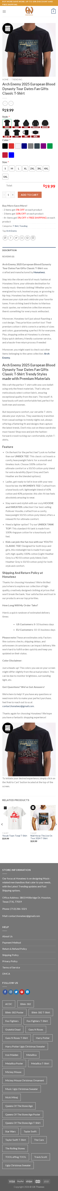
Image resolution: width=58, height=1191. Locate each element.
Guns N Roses (35, 1029)
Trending (16, 79)
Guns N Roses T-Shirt (16, 1037)
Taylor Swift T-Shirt (15, 1139)
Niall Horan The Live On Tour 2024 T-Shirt (41, 837)
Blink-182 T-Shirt (41, 1012)
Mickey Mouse (13, 1071)
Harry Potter (43, 1037)
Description (9, 250)
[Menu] (4, 11)
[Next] (55, 830)
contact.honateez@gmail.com (18, 706)
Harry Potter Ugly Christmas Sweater (25, 1046)
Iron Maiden (11, 1054)
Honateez (39, 272)
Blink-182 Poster (14, 1012)
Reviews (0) (8, 256)
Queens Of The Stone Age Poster (22, 1114)
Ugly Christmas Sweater (18, 1165)
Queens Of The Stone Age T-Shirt (23, 1122)
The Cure (39, 1139)
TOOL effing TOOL (15, 1156)
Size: (5, 162)
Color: (6, 139)
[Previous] (2, 830)
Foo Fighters (12, 1020)
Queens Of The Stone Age (19, 1105)
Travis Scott (40, 1156)
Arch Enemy (11, 231)
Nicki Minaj (11, 1097)
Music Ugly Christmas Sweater (21, 1088)
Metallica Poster (14, 1063)
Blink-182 (25, 1003)
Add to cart (29, 194)
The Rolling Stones (15, 1148)
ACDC (8, 1003)
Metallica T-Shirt (40, 1063)
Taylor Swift (30, 1131)
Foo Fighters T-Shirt (37, 1020)
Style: (6, 116)
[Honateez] (29, 11)
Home (5, 79)
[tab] (29, 250)
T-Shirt (16, 226)
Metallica (31, 1054)
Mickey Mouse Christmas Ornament (24, 1080)
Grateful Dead (12, 1029)
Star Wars (10, 1131)
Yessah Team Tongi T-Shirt (14, 835)
